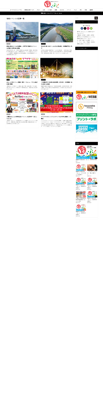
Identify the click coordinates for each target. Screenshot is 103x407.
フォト (75, 9)
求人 (81, 9)
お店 (44, 9)
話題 (56, 9)
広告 (86, 9)
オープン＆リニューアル (16, 9)
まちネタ (62, 9)
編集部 (91, 9)
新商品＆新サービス (29, 9)
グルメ (38, 9)
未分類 (8, 114)
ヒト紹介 (50, 9)
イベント (69, 9)
